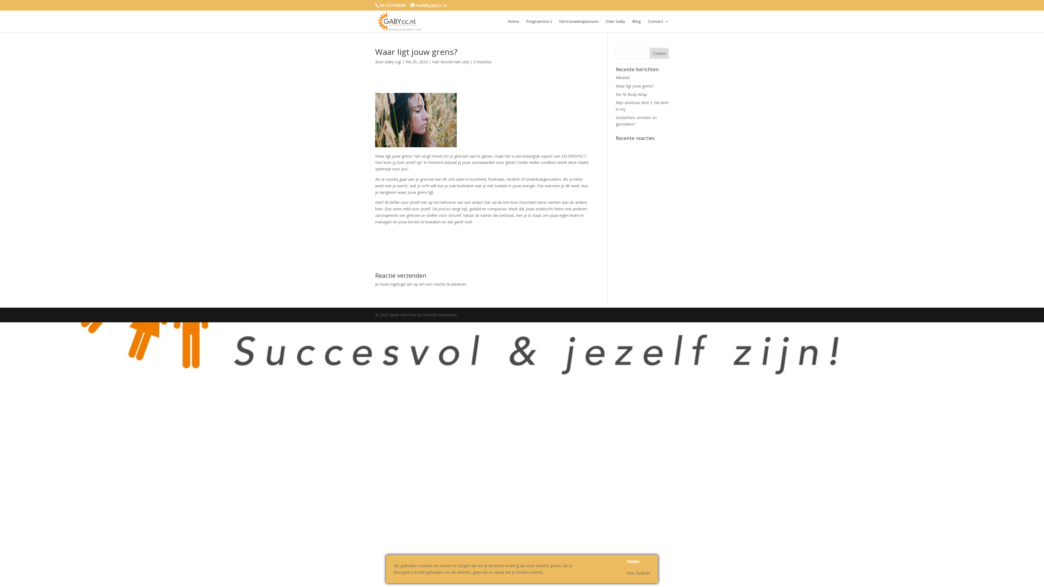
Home (513, 22)
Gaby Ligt (393, 61)
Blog (636, 22)
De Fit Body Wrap (631, 94)
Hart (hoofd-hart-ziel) (450, 61)
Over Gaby (615, 22)
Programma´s (539, 22)
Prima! (633, 561)
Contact (655, 22)
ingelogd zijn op (404, 284)
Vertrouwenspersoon (579, 22)
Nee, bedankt (638, 573)
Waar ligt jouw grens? (635, 86)
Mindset (623, 77)
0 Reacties (483, 61)
